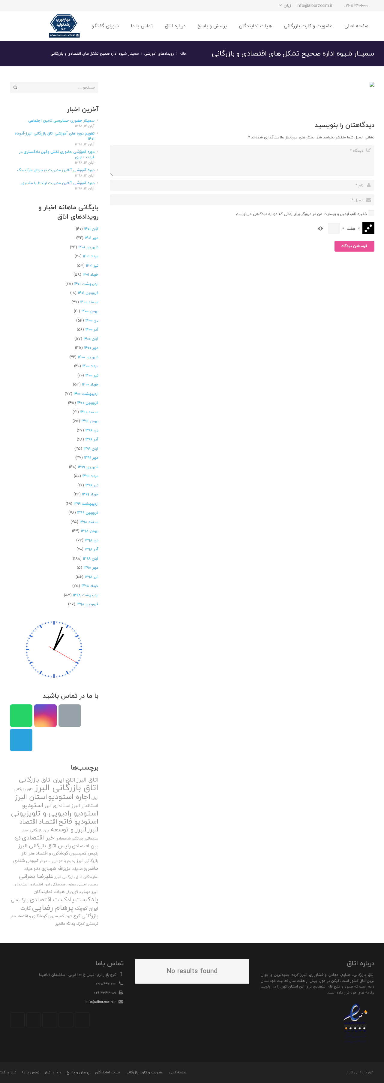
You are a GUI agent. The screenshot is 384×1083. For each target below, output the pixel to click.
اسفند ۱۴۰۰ (89, 302)
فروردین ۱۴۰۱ (88, 292)
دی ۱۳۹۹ (91, 430)
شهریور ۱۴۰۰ (88, 357)
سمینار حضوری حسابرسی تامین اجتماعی (61, 120)
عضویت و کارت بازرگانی (144, 1072)
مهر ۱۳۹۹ (91, 457)
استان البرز (31, 797)
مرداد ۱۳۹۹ (90, 476)
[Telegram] (37, 5)
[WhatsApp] (26, 5)
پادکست (86, 899)
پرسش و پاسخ (78, 1072)
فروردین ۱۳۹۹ (87, 512)
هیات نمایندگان (49, 891)
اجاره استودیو (69, 796)
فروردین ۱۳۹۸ (87, 604)
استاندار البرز (84, 805)
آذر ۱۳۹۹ (91, 439)
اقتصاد (47, 821)
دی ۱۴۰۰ (91, 320)
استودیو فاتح (78, 821)
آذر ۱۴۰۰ (91, 329)
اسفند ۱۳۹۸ (89, 522)
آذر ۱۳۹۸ (91, 549)
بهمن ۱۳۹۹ (89, 421)
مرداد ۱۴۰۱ (90, 256)
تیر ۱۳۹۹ (91, 485)
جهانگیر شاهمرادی (70, 838)
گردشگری (92, 924)
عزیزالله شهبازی (56, 868)
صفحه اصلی (177, 1072)
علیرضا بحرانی (36, 876)
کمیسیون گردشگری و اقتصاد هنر (37, 916)
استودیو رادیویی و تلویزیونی (54, 813)
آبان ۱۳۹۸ (90, 558)
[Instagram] (47, 5)
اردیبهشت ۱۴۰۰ (86, 393)
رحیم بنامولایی (63, 861)
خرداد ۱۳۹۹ (90, 494)
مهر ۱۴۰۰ (91, 347)
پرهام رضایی (53, 907)
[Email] (69, 715)
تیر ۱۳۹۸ (91, 576)
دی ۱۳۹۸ (91, 540)
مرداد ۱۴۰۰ (90, 366)
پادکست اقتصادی (52, 899)
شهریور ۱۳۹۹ (88, 467)
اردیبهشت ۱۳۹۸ (85, 595)
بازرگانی (36, 830)
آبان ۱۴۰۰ (90, 338)
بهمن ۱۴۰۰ (89, 311)
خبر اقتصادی (38, 837)
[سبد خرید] (16, 26)
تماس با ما (30, 1072)
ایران (47, 830)
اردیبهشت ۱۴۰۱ (86, 283)
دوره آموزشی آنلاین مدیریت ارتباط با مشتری (57, 183)
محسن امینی (87, 884)
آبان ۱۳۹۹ (90, 448)
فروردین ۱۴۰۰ (87, 402)
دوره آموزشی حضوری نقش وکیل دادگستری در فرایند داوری (56, 154)
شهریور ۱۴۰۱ (88, 247)
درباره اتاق (53, 1072)
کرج (76, 916)
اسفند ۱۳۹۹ (89, 412)
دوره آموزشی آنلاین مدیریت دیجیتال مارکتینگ (55, 170)
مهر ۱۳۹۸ (90, 567)
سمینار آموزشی (38, 861)
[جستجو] (29, 25)
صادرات (77, 869)
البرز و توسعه (68, 829)
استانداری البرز (57, 805)
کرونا (68, 916)
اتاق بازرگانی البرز (66, 787)
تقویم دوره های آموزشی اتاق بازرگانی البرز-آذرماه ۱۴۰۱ (54, 136)
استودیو (33, 805)
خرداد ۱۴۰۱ (90, 274)
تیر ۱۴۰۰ (91, 375)
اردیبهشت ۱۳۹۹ (86, 503)
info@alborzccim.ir (101, 1002)
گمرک (80, 924)
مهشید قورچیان (78, 892)
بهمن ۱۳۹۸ (89, 531)
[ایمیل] (15, 5)
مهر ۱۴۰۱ (91, 237)
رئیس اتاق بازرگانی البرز (44, 845)
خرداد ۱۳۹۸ (89, 585)
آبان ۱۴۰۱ (91, 228)
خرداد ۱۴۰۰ (90, 384)
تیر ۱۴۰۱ (92, 265)
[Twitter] (66, 1019)
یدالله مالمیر (65, 923)
